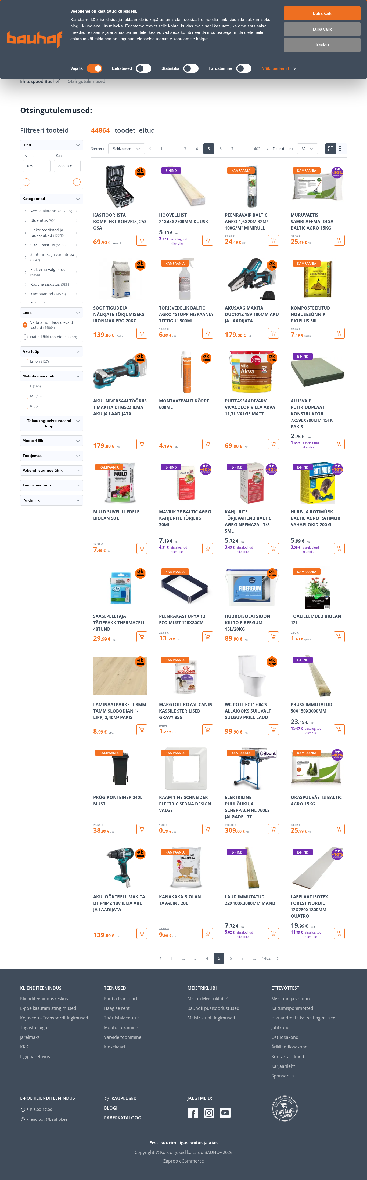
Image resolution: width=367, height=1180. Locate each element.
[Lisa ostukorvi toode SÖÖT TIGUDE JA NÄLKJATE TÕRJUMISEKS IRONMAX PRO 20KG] (141, 333)
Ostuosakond (284, 1037)
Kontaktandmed (287, 1056)
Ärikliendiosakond (289, 1047)
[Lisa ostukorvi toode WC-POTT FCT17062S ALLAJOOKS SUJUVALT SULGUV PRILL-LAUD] (273, 729)
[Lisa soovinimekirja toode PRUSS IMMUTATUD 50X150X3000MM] (295, 693)
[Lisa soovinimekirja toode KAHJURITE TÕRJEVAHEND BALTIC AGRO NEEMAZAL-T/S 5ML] (229, 500)
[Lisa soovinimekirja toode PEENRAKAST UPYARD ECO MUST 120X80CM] (163, 605)
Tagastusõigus (34, 1027)
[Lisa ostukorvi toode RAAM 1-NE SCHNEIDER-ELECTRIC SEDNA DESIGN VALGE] (207, 829)
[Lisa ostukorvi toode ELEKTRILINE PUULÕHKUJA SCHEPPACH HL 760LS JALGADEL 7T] (273, 829)
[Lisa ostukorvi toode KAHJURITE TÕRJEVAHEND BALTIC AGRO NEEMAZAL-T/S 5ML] (273, 548)
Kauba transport (121, 998)
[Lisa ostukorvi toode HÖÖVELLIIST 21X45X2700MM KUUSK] (207, 240)
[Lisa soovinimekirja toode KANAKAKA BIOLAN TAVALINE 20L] (163, 885)
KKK (24, 1047)
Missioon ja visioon (290, 998)
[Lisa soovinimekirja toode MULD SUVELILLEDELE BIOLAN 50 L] (98, 500)
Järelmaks (30, 1037)
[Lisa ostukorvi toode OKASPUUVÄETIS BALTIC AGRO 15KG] (339, 829)
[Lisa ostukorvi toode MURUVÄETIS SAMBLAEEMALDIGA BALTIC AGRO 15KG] (339, 240)
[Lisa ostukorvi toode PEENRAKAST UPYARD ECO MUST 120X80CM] (207, 636)
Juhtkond (280, 1027)
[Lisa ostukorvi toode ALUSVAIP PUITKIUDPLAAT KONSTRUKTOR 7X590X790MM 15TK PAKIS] (339, 444)
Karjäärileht (283, 1066)
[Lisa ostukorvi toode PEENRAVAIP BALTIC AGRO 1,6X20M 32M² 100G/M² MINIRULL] (273, 240)
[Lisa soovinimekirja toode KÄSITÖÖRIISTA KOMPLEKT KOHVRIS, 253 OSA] (98, 204)
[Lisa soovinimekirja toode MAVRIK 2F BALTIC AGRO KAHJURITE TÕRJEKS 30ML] (163, 500)
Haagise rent (117, 1008)
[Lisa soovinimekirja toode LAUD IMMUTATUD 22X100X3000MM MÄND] (229, 885)
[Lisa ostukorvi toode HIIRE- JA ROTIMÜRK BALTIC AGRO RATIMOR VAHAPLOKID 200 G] (339, 548)
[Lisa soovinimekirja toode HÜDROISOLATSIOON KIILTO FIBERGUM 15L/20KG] (229, 605)
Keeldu (322, 45)
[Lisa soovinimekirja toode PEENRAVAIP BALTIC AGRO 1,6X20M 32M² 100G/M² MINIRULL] (229, 204)
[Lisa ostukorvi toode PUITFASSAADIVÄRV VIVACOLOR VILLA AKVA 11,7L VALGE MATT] (273, 444)
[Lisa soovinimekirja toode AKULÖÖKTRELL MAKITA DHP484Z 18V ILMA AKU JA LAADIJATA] (98, 885)
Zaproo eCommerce (183, 1161)
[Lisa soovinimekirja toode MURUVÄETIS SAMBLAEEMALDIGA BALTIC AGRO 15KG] (295, 204)
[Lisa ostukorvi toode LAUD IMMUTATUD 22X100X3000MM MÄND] (273, 933)
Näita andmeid (275, 68)
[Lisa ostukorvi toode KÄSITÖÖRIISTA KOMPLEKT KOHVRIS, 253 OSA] (141, 240)
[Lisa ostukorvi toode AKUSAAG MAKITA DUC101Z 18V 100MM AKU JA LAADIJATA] (273, 333)
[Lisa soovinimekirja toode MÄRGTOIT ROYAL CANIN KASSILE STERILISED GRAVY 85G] (163, 693)
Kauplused (123, 1098)
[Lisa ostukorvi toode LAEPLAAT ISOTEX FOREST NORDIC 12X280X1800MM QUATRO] (339, 933)
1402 (256, 148)
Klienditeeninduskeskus (44, 998)
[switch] (143, 68)
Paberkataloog (122, 1118)
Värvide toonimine (122, 1037)
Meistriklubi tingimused (211, 1018)
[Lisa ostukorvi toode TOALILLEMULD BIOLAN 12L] (339, 636)
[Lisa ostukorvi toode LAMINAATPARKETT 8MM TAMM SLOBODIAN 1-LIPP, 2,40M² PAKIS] (141, 729)
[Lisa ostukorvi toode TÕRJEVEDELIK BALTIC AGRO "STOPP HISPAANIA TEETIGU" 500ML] (207, 333)
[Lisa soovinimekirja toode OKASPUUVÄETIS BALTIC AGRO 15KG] (295, 786)
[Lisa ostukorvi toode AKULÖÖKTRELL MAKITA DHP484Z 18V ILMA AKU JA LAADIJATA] (141, 933)
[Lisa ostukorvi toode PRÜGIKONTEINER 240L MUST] (141, 829)
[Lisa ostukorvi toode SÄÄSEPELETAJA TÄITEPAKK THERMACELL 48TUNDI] (141, 636)
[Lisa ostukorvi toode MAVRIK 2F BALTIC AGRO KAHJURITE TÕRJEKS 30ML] (207, 548)
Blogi (110, 1108)
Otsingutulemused (86, 81)
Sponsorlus (282, 1076)
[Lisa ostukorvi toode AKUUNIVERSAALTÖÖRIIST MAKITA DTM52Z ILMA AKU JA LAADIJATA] (141, 444)
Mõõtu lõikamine (121, 1027)
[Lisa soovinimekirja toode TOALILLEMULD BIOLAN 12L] (295, 605)
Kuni (59, 155)
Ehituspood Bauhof (40, 81)
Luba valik (322, 29)
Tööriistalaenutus (122, 1018)
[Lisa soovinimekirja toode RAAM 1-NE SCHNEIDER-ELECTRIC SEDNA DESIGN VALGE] (163, 786)
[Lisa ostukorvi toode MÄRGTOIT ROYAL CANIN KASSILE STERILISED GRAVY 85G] (207, 729)
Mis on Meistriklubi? (208, 998)
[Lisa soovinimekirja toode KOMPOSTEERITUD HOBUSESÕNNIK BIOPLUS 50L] (295, 296)
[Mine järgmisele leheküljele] (267, 148)
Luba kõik (322, 13)
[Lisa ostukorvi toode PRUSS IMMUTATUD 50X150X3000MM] (339, 729)
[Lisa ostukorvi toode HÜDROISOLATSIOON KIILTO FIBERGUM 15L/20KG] (273, 636)
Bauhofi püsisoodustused (213, 1008)
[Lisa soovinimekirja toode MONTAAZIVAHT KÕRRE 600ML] (163, 389)
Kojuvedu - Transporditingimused (54, 1018)
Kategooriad (34, 199)
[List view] (341, 148)
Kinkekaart (114, 1047)
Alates (29, 155)
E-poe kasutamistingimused (48, 1008)
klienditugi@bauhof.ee (47, 1119)
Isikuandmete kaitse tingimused (303, 1018)
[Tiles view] (330, 148)
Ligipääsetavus (35, 1056)
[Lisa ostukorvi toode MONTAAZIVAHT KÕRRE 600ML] (207, 444)
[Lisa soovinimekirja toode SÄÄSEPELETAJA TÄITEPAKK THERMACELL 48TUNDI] (98, 605)
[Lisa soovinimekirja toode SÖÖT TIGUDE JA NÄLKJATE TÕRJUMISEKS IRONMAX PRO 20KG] (98, 296)
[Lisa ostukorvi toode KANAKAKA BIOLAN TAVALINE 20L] (207, 933)
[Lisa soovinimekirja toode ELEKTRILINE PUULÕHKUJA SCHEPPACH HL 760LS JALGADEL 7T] (229, 786)
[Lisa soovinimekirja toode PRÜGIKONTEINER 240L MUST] (98, 786)
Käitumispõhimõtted (292, 1008)
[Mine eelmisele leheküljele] (150, 148)
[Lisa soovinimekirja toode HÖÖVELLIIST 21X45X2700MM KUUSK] (163, 204)
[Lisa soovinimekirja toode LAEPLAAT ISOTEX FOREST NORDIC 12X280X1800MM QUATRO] (295, 885)
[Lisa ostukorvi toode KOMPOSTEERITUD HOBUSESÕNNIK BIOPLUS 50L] (339, 333)
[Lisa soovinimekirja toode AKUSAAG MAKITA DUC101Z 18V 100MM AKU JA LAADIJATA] (229, 296)
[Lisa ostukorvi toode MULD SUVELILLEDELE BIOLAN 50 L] (141, 548)
